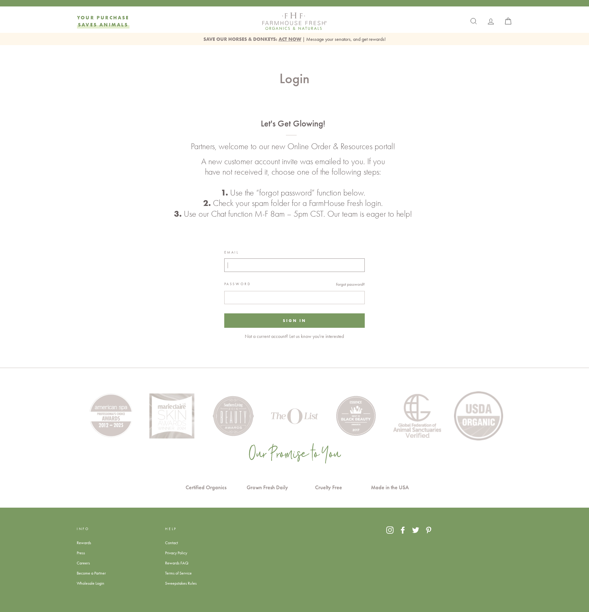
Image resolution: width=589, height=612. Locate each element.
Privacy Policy (176, 552)
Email (231, 252)
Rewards (84, 542)
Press (81, 552)
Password (237, 284)
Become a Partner (91, 573)
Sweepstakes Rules (181, 583)
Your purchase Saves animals (103, 21)
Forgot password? (350, 284)
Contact (171, 542)
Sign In (294, 320)
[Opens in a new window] (390, 529)
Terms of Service (178, 573)
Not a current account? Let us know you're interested (294, 336)
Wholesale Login (90, 583)
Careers (83, 562)
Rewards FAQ (176, 562)
